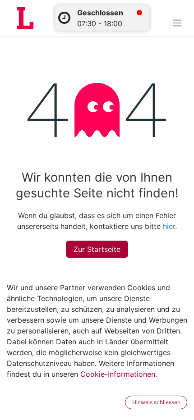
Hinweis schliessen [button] (156, 402)
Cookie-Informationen (117, 374)
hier (169, 226)
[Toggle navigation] (177, 22)
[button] (119, 402)
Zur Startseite (97, 249)
